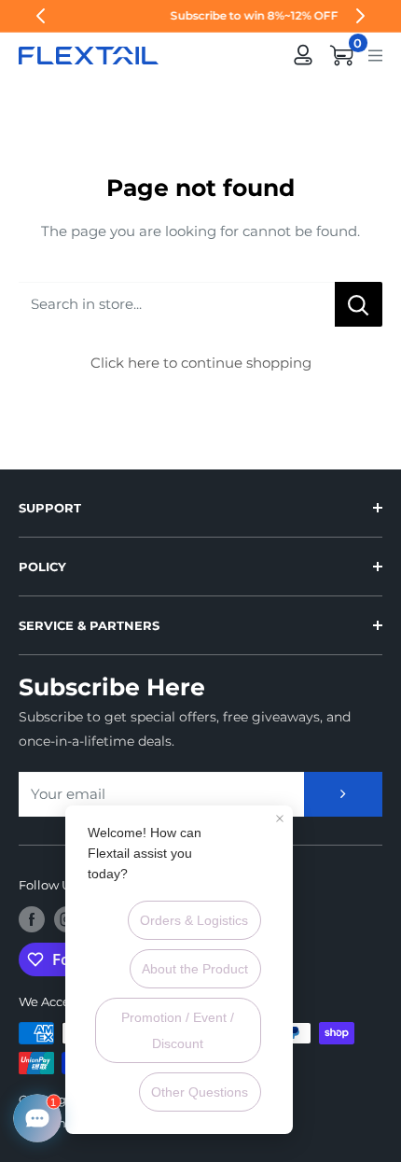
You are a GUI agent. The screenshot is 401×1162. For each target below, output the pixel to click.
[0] (342, 55)
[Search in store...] (358, 304)
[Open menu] (375, 54)
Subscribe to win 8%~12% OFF (203, 15)
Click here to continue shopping (200, 362)
